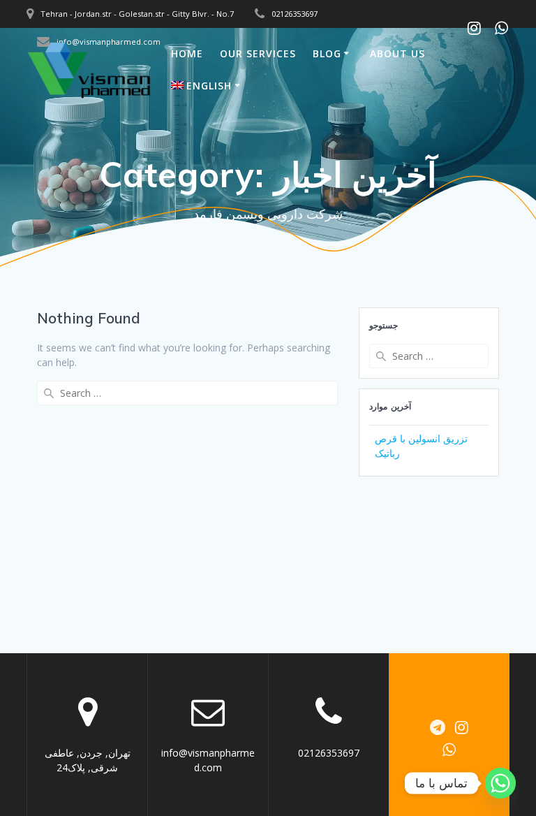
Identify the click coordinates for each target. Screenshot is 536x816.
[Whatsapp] (500, 783)
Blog (327, 53)
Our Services (258, 53)
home (187, 53)
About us (397, 53)
